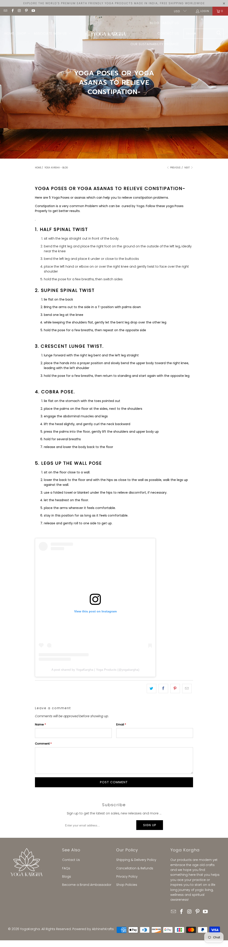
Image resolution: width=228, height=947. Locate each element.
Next (187, 167)
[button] (24, 33)
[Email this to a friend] (187, 688)
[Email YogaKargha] (5, 11)
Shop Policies (126, 884)
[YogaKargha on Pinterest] (26, 11)
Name (40, 724)
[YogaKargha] (104, 34)
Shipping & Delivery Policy (136, 860)
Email (121, 724)
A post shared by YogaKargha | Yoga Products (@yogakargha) (95, 669)
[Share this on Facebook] (163, 688)
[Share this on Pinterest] (175, 688)
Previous (174, 167)
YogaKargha (30, 929)
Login (204, 11)
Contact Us (71, 860)
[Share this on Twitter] (151, 688)
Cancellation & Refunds (134, 868)
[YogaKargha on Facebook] (12, 11)
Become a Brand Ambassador (86, 884)
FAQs (66, 868)
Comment (43, 743)
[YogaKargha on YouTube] (33, 11)
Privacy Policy (127, 876)
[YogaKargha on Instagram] (19, 11)
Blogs (66, 876)
